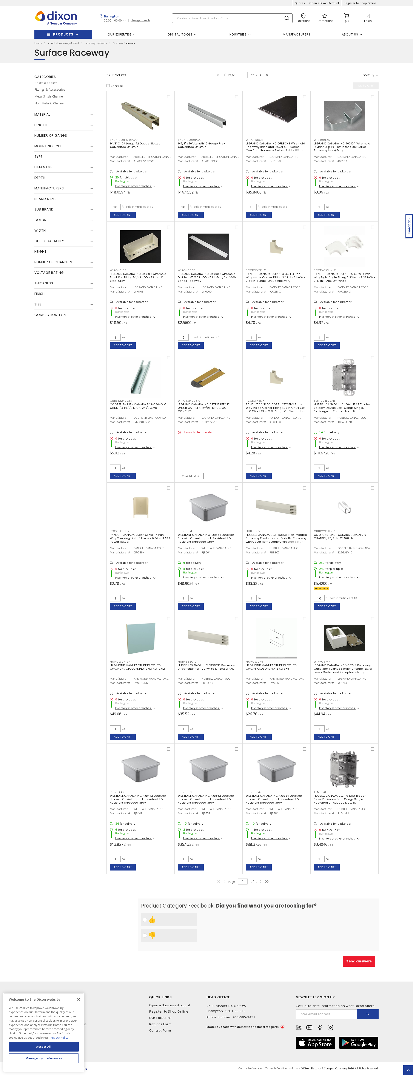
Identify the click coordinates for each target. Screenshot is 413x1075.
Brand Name (45, 199)
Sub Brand (44, 209)
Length (40, 125)
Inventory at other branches (133, 186)
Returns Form (160, 1024)
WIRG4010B (118, 270)
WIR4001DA (322, 140)
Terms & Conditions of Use (281, 1068)
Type (38, 157)
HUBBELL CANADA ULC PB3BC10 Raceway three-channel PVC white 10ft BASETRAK (206, 667)
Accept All (43, 1047)
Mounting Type (48, 146)
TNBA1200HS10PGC (123, 140)
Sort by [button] (368, 75)
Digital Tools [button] (180, 34)
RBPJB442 (117, 792)
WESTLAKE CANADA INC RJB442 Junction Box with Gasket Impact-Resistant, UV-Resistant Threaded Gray (138, 799)
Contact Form (160, 1030)
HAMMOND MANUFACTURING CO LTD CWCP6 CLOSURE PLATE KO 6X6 (271, 667)
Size (37, 304)
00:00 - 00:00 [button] (113, 20)
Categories (45, 76)
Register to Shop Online (360, 3)
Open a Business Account (169, 1005)
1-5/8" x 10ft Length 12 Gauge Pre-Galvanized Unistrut (201, 145)
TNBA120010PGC (190, 140)
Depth (39, 178)
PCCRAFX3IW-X (325, 270)
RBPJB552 (185, 792)
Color (40, 220)
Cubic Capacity (49, 241)
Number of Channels (53, 262)
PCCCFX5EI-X (119, 531)
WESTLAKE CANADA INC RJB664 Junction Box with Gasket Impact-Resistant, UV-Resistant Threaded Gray (206, 538)
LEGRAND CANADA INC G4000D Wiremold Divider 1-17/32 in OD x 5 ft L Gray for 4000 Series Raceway (207, 277)
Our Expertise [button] (120, 34)
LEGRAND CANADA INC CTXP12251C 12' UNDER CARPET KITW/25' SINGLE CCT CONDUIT (204, 408)
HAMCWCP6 (254, 661)
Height (40, 251)
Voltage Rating (49, 273)
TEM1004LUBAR (324, 401)
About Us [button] (350, 34)
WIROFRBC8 (255, 140)
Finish (39, 294)
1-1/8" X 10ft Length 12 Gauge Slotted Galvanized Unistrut (135, 145)
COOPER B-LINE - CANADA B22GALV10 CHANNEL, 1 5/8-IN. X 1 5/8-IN (340, 536)
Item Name (43, 167)
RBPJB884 (253, 792)
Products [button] (63, 34)
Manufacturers (296, 34)
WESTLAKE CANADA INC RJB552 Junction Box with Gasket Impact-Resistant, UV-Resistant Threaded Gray (206, 799)
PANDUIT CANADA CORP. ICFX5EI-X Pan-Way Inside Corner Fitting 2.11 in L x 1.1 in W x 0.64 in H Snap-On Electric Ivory (275, 277)
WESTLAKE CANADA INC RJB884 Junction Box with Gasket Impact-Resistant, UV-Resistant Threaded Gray (274, 799)
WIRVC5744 (322, 661)
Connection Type (50, 315)
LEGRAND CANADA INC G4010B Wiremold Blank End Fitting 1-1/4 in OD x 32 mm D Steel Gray (138, 277)
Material (42, 114)
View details (191, 476)
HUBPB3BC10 (187, 661)
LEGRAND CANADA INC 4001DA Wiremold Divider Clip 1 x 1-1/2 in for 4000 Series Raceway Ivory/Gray (342, 147)
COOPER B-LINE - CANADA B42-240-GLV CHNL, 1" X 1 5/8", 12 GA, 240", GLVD (138, 406)
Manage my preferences (44, 1058)
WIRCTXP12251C (189, 401)
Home (38, 43)
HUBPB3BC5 (255, 531)
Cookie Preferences (250, 1068)
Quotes (300, 3)
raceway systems (96, 43)
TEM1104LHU (322, 792)
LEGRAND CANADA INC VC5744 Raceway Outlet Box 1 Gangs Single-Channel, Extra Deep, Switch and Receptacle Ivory (343, 668)
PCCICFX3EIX (255, 401)
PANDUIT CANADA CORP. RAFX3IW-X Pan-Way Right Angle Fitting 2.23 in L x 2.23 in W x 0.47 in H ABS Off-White (344, 277)
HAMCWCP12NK (121, 661)
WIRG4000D (187, 270)
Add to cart (123, 215)
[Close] (78, 999)
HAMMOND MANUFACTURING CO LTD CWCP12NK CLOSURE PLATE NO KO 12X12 (137, 667)
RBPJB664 (185, 531)
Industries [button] (238, 34)
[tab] (63, 76)
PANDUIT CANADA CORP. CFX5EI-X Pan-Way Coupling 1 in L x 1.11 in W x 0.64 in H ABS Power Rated (140, 538)
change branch (140, 20)
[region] (43, 1032)
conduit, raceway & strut (63, 43)
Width (40, 230)
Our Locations (160, 1018)
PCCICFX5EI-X (256, 270)
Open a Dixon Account (324, 3)
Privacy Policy (59, 1037)
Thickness (43, 283)
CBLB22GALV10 (324, 531)
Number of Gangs (50, 135)
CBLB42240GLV (121, 401)
